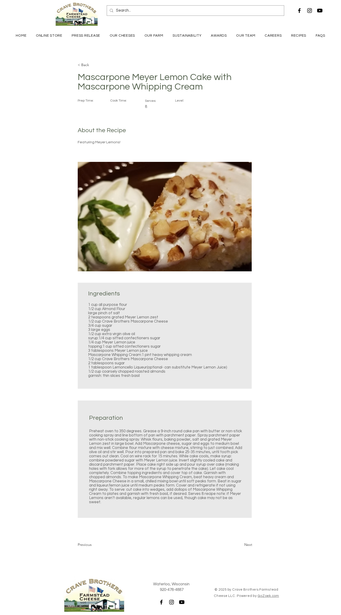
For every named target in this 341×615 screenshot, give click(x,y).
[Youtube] (320, 10)
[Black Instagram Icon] (309, 10)
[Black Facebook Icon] (299, 10)
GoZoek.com (268, 596)
